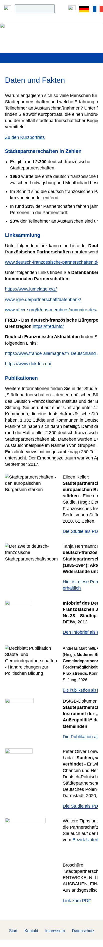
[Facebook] (72, 8)
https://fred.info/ (48, 326)
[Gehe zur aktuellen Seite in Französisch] (98, 8)
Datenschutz (83, 931)
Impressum (55, 931)
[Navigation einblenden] (7, 8)
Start (13, 931)
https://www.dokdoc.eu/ (28, 363)
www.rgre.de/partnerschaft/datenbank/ (43, 299)
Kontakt (31, 931)
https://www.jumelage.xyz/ (31, 289)
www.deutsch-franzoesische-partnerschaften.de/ (53, 262)
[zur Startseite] (51, 30)
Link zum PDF (77, 900)
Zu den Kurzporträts (25, 137)
